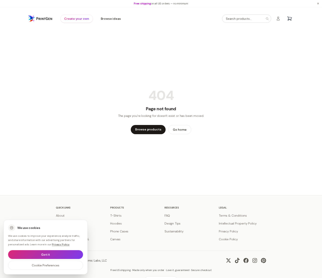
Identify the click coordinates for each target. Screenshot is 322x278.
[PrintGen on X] (228, 260)
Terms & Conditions (233, 215)
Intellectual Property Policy (238, 223)
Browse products (148, 129)
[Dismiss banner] (318, 3)
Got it (45, 255)
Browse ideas (111, 19)
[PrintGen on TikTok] (237, 260)
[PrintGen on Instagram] (254, 260)
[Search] (267, 19)
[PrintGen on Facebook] (246, 260)
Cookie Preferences (45, 265)
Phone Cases (119, 231)
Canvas (115, 239)
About (60, 215)
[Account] (278, 18)
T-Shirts (116, 215)
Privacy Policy (228, 231)
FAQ (167, 215)
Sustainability (174, 231)
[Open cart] (289, 18)
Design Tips (172, 223)
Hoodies (116, 223)
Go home (180, 130)
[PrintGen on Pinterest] (263, 260)
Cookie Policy (228, 239)
